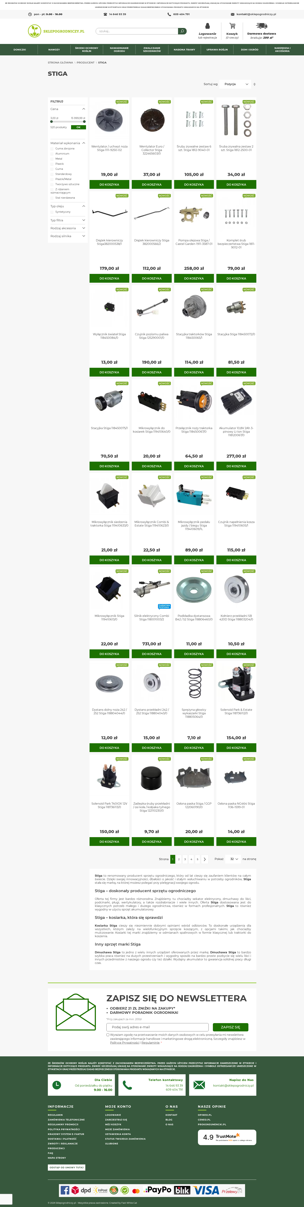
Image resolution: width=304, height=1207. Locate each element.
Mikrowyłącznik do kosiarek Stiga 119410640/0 (151, 429)
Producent (85, 62)
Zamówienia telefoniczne (66, 1119)
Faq (50, 1153)
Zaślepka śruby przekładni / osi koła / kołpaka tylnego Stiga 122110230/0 (151, 807)
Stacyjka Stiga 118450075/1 (109, 428)
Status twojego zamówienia (125, 1139)
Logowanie (113, 1115)
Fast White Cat (129, 1203)
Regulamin (55, 1115)
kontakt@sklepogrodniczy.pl (233, 1085)
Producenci (56, 1148)
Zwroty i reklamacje (63, 1143)
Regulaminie (150, 1042)
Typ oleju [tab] (57, 206)
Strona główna (60, 62)
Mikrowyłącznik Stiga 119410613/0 (109, 617)
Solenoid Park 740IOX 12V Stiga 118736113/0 (109, 805)
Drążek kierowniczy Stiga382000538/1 (109, 242)
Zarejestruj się (116, 1119)
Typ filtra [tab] (56, 220)
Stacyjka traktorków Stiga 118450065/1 (194, 336)
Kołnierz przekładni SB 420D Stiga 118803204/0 (236, 617)
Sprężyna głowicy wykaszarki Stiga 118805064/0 (194, 713)
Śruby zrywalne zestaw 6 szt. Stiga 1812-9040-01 (194, 148)
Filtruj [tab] (56, 101)
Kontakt (171, 1115)
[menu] (152, 49)
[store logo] (56, 31)
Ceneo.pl (204, 1119)
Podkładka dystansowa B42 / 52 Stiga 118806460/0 (194, 617)
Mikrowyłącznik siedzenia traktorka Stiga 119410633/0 (109, 523)
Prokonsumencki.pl (212, 1124)
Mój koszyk (113, 1124)
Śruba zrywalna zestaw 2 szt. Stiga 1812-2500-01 (236, 148)
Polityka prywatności (64, 1129)
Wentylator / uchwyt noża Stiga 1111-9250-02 (109, 148)
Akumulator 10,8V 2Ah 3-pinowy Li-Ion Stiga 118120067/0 (236, 431)
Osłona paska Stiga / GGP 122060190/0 (193, 805)
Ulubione (111, 1143)
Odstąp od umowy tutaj (67, 1167)
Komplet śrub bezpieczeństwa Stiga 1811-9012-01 (236, 244)
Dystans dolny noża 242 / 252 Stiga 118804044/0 (109, 711)
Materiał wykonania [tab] (65, 143)
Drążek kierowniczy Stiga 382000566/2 (151, 242)
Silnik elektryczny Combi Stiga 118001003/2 (151, 617)
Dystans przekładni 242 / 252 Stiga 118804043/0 (152, 711)
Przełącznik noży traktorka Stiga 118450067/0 (194, 429)
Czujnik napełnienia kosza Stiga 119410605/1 (236, 523)
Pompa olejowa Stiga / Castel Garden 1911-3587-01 (194, 242)
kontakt (256, 14)
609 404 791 (181, 14)
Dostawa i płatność (62, 1139)
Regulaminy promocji (63, 1124)
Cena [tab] (54, 109)
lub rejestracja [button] (207, 35)
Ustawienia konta (118, 1134)
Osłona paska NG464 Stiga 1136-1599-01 (236, 805)
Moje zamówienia (117, 1129)
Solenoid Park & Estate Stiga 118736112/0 (236, 711)
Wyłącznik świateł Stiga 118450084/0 (109, 336)
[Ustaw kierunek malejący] (254, 84)
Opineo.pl (205, 1115)
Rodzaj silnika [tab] (60, 236)
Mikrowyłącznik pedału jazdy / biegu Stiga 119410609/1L (194, 525)
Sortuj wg (211, 84)
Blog (169, 1119)
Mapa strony (57, 1158)
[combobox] (141, 31)
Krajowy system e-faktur (66, 1134)
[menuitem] (21, 49)
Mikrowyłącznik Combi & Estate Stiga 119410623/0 (151, 523)
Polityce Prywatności (124, 1042)
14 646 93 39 (117, 14)
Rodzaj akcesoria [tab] (63, 228)
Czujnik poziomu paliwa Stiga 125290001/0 (151, 336)
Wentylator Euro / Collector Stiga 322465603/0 (151, 150)
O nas (169, 1124)
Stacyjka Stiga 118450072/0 (236, 334)
